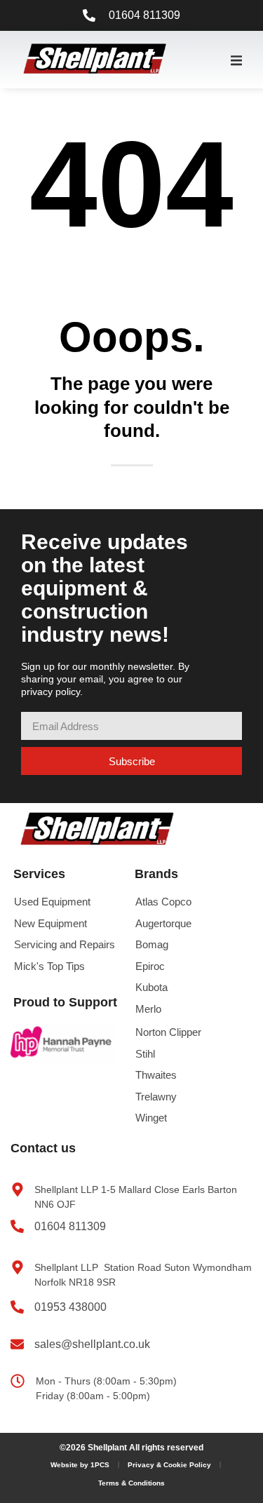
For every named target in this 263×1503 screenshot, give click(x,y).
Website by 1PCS (79, 1465)
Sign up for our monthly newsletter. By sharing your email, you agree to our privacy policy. (105, 679)
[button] (236, 60)
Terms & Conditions (131, 1483)
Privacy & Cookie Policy (169, 1465)
